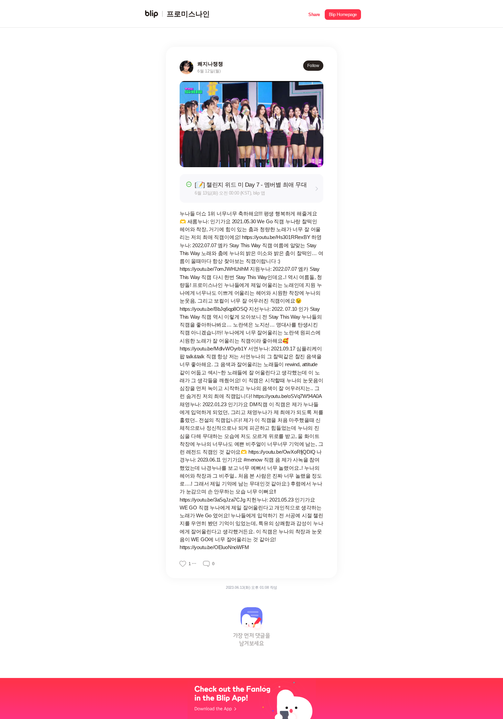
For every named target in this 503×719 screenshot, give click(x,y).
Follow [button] (313, 65)
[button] (314, 14)
